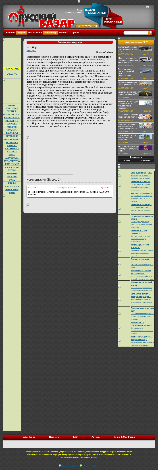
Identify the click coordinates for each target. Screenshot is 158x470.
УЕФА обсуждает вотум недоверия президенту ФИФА (128, 148)
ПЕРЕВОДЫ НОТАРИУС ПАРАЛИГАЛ (12, 130)
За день (126, 160)
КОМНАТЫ (12, 173)
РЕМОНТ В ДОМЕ (12, 139)
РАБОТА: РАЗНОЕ (12, 117)
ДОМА (12, 180)
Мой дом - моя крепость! (142, 193)
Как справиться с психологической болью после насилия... (142, 330)
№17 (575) (32, 50)
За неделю (145, 160)
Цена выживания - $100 (141, 173)
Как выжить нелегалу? (141, 205)
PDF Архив (11, 68)
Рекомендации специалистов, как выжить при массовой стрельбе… (142, 253)
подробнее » (147, 54)
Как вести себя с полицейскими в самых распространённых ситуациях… (142, 316)
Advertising (50, 32)
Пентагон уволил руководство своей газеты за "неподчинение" (126, 72)
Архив (75, 32)
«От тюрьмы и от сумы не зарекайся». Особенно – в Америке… (140, 187)
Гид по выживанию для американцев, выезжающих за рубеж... (142, 264)
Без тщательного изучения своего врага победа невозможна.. (141, 238)
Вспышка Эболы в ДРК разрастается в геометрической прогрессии (128, 104)
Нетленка (54, 437)
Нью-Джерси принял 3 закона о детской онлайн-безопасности (127, 126)
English (22, 32)
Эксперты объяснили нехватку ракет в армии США (128, 49)
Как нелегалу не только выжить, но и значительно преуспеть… (140, 210)
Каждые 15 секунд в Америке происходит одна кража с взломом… (141, 198)
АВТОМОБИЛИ (12, 186)
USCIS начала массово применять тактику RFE (128, 116)
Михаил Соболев (104, 52)
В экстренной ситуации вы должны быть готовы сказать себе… (141, 302)
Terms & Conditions (124, 437)
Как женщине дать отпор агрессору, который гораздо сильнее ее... (141, 224)
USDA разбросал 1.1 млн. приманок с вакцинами (127, 137)
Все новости (136, 157)
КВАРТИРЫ (12, 176)
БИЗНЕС (12, 183)
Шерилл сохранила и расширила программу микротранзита (128, 60)
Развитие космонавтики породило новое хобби (128, 93)
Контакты (64, 32)
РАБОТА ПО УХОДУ (12, 114)
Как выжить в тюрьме (140, 182)
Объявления (35, 32)
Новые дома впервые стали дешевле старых (128, 83)
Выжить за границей (140, 259)
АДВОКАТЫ (11, 74)
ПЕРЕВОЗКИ (12, 136)
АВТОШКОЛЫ (12, 158)
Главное (10, 32)
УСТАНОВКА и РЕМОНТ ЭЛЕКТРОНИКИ (12, 145)
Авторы (95, 437)
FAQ (75, 437)
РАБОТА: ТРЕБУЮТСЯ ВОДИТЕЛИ (12, 108)
